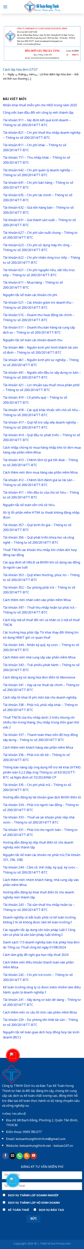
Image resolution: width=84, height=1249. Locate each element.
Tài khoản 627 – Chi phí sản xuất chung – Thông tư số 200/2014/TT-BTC (40, 236)
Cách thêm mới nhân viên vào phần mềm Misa (37, 600)
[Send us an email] (12, 1156)
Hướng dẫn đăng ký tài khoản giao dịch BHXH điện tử (42, 797)
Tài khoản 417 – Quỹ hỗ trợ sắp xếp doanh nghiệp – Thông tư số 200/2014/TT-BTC (41, 425)
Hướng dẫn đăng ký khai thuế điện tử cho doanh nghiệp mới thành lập (38, 895)
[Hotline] (13, 1055)
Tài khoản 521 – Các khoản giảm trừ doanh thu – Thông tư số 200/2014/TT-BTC (38, 305)
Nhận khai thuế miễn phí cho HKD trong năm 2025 (40, 105)
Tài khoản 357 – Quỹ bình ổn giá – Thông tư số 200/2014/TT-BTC (37, 528)
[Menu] (5, 6)
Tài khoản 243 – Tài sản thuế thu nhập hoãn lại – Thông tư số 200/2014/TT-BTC (39, 908)
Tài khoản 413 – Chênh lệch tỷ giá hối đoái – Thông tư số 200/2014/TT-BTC (40, 463)
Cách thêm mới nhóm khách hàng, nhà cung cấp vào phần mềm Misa (41, 883)
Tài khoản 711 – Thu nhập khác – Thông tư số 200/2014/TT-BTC (36, 160)
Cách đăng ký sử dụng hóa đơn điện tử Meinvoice (39, 677)
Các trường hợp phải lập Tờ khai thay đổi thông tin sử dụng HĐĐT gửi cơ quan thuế (40, 635)
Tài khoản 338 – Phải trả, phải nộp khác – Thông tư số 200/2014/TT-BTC (40, 708)
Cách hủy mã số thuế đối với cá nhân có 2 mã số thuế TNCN (41, 623)
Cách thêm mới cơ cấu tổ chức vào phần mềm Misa (40, 1012)
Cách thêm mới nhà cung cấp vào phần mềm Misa (39, 657)
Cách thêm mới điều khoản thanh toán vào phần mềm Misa (38, 965)
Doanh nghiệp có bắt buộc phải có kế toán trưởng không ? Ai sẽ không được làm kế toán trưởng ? (39, 920)
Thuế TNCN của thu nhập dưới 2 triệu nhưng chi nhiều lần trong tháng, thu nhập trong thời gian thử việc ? (41, 723)
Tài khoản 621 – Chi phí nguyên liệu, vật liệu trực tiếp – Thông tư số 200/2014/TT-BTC (39, 273)
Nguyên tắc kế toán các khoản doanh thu (32, 340)
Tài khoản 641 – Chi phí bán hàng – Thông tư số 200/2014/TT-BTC (38, 186)
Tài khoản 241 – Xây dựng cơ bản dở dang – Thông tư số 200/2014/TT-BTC (42, 1003)
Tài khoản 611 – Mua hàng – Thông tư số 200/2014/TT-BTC (33, 285)
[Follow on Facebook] (5, 1156)
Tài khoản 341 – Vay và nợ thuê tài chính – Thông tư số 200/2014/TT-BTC (41, 688)
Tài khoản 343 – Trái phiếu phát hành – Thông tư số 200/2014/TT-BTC (41, 668)
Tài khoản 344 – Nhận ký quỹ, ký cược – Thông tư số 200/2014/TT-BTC (41, 648)
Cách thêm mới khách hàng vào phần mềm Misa (38, 747)
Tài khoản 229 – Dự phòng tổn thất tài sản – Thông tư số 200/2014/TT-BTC (40, 1023)
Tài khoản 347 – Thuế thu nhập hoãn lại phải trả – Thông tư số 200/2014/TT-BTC (40, 610)
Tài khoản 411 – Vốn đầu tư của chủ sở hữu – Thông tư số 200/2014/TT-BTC (41, 495)
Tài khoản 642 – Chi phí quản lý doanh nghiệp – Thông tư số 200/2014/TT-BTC (38, 173)
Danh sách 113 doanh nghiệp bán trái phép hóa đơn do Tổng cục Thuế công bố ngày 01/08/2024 (41, 945)
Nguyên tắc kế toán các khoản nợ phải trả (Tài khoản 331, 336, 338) (41, 858)
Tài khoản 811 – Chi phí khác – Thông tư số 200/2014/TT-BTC (34, 148)
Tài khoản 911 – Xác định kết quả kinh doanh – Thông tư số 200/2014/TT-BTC (37, 123)
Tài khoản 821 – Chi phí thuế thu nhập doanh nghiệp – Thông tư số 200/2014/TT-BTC (41, 136)
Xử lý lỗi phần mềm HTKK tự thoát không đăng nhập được (41, 515)
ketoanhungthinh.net (35, 1146)
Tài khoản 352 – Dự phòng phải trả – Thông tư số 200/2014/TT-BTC (39, 590)
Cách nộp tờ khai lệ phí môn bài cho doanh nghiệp (40, 697)
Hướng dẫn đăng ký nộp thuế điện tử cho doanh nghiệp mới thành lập (38, 845)
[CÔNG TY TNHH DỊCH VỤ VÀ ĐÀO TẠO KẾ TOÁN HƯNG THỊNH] (42, 7)
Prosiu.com (63, 1244)
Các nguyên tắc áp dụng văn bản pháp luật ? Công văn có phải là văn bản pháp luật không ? (39, 933)
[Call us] (19, 1156)
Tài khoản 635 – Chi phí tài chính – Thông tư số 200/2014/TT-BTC (37, 198)
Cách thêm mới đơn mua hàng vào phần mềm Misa (40, 472)
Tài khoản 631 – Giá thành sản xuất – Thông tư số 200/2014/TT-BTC (39, 223)
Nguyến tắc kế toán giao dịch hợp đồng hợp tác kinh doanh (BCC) (41, 1035)
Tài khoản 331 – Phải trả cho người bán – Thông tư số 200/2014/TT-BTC (40, 833)
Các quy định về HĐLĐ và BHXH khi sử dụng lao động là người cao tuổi (41, 565)
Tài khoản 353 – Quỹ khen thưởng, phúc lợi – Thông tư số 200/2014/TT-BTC (41, 578)
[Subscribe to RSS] (26, 1156)
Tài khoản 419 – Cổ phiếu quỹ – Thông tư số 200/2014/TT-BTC (35, 400)
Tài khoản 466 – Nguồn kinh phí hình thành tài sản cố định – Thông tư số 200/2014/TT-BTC (40, 350)
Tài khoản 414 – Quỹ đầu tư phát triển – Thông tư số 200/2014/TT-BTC (41, 438)
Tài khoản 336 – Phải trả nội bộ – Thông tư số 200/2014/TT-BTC (36, 758)
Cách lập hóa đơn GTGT (20, 70)
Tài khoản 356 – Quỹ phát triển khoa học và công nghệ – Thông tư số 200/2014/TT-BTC (38, 540)
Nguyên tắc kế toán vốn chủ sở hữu (29, 505)
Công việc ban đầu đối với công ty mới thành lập (38, 113)
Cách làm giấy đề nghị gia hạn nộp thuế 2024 (35, 955)
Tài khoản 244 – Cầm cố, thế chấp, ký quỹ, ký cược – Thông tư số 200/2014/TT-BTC (40, 870)
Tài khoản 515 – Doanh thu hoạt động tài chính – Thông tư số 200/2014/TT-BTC (38, 318)
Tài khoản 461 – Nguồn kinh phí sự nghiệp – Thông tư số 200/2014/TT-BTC (41, 363)
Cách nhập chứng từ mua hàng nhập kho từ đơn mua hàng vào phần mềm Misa (42, 450)
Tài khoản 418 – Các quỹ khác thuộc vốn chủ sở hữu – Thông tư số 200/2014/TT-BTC (41, 413)
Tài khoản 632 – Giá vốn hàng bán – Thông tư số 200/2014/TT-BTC (38, 210)
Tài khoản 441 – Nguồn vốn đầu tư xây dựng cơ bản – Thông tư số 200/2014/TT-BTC (42, 375)
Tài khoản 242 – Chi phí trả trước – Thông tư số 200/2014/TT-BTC (38, 978)
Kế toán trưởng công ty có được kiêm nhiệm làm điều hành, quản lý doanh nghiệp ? (42, 990)
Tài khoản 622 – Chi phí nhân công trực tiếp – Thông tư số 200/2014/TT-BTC (41, 260)
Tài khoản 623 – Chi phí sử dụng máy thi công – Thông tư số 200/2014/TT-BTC (37, 248)
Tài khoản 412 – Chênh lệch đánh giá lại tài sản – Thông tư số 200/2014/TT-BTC (39, 483)
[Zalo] (13, 1180)
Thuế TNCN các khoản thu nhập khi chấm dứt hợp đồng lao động (40, 553)
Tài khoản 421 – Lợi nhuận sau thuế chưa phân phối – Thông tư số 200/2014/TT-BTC (41, 388)
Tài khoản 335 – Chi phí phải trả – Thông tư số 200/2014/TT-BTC (37, 788)
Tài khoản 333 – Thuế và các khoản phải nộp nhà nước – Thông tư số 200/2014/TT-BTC (38, 820)
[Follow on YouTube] (33, 1156)
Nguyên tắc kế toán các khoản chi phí (30, 295)
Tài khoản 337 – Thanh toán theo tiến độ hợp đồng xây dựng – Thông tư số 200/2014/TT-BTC (40, 738)
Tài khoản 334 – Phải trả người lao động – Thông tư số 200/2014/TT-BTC (41, 808)
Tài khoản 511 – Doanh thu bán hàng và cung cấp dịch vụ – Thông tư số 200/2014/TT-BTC (39, 330)
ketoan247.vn (63, 1146)
